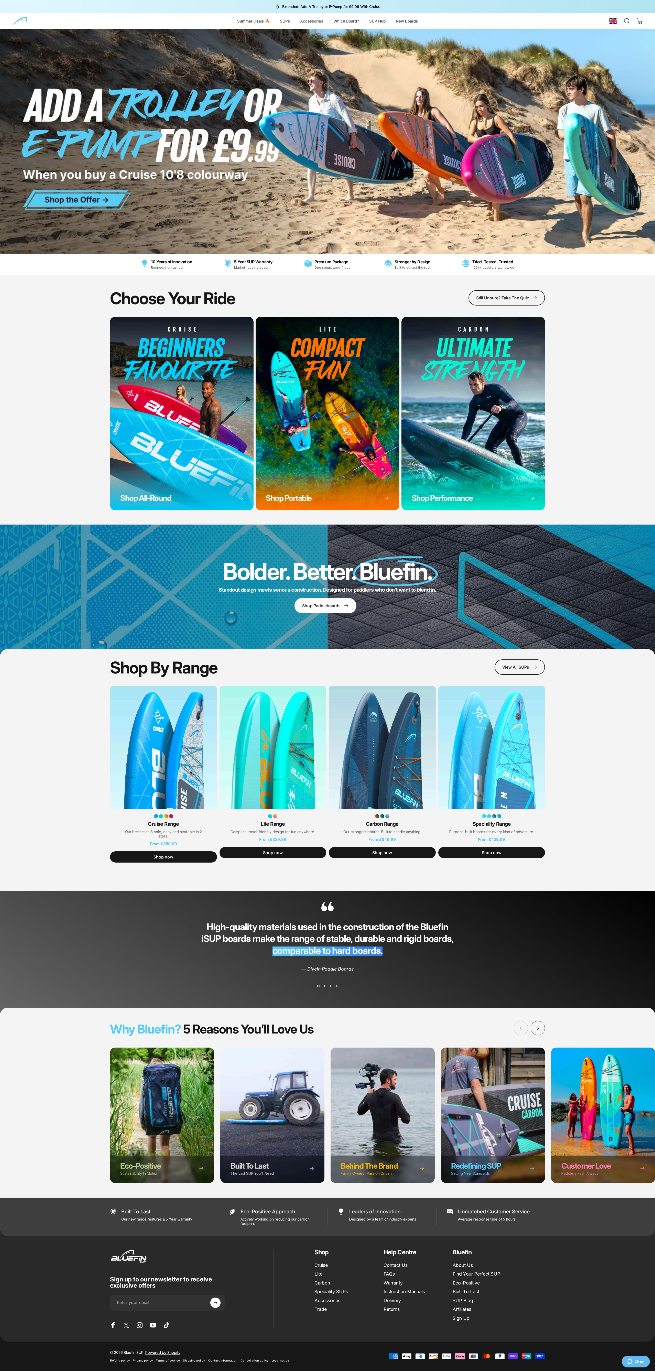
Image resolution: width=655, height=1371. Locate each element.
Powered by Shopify (162, 1352)
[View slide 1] (318, 986)
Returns (392, 1309)
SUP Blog (463, 1300)
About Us (463, 1265)
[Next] (538, 1028)
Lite (318, 1274)
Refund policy (120, 1360)
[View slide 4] (337, 986)
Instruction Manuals (404, 1291)
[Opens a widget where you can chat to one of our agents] (635, 1362)
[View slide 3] (331, 986)
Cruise (321, 1265)
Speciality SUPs (331, 1291)
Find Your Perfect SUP (476, 1274)
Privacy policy (143, 1360)
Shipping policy (194, 1360)
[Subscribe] (215, 1303)
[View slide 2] (324, 986)
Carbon (322, 1283)
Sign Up (461, 1318)
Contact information (222, 1360)
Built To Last (466, 1291)
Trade (320, 1309)
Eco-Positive (466, 1283)
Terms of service (168, 1360)
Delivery (392, 1300)
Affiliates (462, 1309)
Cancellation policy (254, 1360)
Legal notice (280, 1360)
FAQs (389, 1274)
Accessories (327, 1300)
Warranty (393, 1283)
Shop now (163, 856)
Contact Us (396, 1265)
